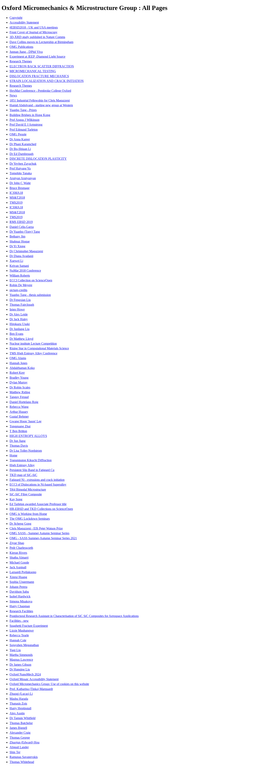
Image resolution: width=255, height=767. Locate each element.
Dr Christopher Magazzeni (26, 251)
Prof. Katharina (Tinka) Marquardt (31, 689)
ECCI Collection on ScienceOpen (31, 280)
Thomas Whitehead (22, 762)
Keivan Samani (19, 265)
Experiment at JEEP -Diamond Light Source (37, 56)
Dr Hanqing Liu (20, 669)
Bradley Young (19, 377)
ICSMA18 (16, 192)
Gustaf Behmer (19, 416)
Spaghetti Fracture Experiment (29, 625)
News (13, 95)
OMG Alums (18, 358)
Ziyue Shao (17, 543)
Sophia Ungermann (22, 582)
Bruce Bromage (19, 188)
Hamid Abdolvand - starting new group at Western (41, 105)
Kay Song (16, 499)
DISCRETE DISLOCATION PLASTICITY (38, 158)
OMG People (18, 134)
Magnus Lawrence (21, 659)
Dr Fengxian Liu (20, 300)
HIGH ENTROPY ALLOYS (28, 436)
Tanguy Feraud (19, 397)
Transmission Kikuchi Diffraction (31, 460)
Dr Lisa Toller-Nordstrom (26, 450)
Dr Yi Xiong (17, 246)
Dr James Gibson (20, 664)
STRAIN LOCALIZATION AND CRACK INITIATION (47, 81)
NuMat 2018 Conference (25, 270)
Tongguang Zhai (20, 426)
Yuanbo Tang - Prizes (23, 110)
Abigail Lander (19, 747)
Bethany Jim (17, 236)
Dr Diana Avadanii (21, 256)
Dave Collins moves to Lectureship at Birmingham (41, 42)
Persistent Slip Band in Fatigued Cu (32, 470)
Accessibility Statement (24, 22)
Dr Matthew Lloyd (21, 338)
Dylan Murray (18, 382)
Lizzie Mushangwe (22, 630)
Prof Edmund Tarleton (24, 129)
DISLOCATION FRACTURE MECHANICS (39, 76)
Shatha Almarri (19, 557)
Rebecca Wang (19, 406)
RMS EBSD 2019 (21, 222)
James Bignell (18, 728)
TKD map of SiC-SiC (23, 475)
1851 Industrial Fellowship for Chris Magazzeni (40, 100)
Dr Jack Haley (19, 319)
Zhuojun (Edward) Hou (24, 742)
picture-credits (18, 290)
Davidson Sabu (19, 591)
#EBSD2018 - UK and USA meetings (34, 27)
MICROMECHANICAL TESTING (33, 71)
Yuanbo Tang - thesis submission (30, 295)
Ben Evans (16, 333)
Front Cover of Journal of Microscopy (33, 32)
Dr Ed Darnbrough (21, 154)
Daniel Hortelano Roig (24, 402)
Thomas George (20, 737)
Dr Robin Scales (20, 387)
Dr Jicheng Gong (20, 523)
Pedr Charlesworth (21, 547)
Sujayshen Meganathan (24, 645)
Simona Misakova (21, 601)
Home (13, 455)
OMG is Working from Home (28, 514)
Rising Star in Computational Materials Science (39, 348)
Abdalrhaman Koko (22, 368)
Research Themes (21, 61)
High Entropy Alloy (22, 465)
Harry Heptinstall (20, 708)
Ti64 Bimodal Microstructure (28, 489)
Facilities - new (19, 620)
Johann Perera (18, 587)
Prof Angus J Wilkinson (24, 119)
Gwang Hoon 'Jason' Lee (25, 421)
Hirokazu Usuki (20, 324)
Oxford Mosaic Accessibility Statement (34, 679)
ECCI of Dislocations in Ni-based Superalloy (38, 484)
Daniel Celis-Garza (22, 227)
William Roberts (20, 275)
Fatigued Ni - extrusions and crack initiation (37, 479)
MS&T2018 (17, 197)
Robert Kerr (17, 372)
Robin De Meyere (21, 285)
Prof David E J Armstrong (26, 124)
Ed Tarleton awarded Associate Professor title (38, 504)
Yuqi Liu (15, 650)
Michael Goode (19, 562)
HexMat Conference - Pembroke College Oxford (40, 90)
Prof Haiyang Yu (20, 168)
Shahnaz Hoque (20, 241)
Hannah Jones (18, 363)
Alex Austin (17, 713)
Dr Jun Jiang (18, 441)
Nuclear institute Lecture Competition (33, 343)
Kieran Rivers (18, 552)
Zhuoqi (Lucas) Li (21, 693)
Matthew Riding (20, 392)
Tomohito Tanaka (21, 173)
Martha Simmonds (21, 655)
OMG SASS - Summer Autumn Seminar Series (39, 533)
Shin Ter (15, 752)
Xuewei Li (16, 260)
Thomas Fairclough (22, 304)
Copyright (16, 17)
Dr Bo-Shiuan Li (20, 149)
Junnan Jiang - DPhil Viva (26, 51)
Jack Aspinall (18, 567)
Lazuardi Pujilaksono (23, 572)
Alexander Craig (20, 732)
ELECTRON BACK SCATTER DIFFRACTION (42, 66)
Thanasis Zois (18, 703)
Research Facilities (21, 611)
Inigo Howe (17, 309)
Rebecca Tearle (19, 635)
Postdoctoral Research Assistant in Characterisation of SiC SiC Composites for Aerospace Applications (74, 616)
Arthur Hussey (19, 411)
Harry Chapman (20, 606)
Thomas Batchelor (21, 723)
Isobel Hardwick (20, 596)
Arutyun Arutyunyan (23, 178)
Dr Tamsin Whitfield (22, 718)
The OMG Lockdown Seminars (30, 518)
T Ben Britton (18, 431)
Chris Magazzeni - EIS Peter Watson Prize (36, 528)
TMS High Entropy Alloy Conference (33, 353)
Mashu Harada (19, 698)
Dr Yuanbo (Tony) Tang (25, 231)
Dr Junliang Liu (19, 329)
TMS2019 (16, 202)
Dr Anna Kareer (20, 139)
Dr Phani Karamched (23, 144)
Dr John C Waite (20, 183)
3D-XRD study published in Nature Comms (37, 37)
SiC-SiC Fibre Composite (26, 494)
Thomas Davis (19, 445)
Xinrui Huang (18, 577)
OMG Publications (21, 46)
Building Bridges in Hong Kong (30, 115)
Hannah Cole (18, 640)
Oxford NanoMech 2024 (25, 674)
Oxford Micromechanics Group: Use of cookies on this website (49, 684)
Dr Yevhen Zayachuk (23, 163)
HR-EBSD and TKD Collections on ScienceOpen (41, 509)
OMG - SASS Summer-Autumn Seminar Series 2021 (43, 538)
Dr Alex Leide (19, 314)
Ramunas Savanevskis (24, 757)
